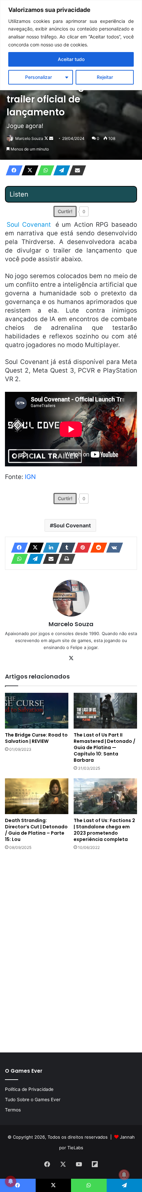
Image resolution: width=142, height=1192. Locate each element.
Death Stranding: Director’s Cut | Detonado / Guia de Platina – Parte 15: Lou (36, 830)
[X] (28, 170)
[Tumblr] (65, 548)
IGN (30, 477)
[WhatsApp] (44, 170)
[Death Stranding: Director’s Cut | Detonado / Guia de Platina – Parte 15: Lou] (36, 796)
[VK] (112, 548)
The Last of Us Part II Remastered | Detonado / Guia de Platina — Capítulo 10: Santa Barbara (104, 747)
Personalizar (38, 77)
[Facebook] (12, 170)
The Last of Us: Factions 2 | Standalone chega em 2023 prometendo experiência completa (104, 830)
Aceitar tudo (71, 59)
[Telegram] (59, 170)
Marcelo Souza (29, 138)
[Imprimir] (65, 559)
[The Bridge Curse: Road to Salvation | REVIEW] (36, 711)
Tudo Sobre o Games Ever (32, 1099)
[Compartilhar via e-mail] (75, 170)
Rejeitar (105, 77)
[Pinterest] (81, 548)
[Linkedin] (49, 548)
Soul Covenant (72, 525)
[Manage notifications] (124, 1174)
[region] (71, 45)
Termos (13, 1109)
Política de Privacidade (29, 1089)
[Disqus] (71, 951)
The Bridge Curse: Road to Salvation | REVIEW (36, 738)
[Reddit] (96, 548)
